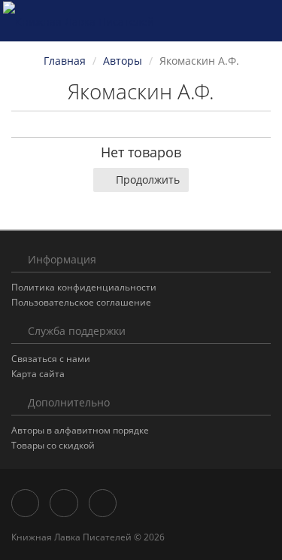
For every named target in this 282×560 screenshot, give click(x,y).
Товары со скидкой (53, 445)
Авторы (122, 60)
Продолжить (148, 179)
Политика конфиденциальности (83, 287)
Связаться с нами (50, 358)
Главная (65, 60)
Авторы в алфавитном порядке (80, 430)
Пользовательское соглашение (81, 302)
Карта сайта (38, 373)
